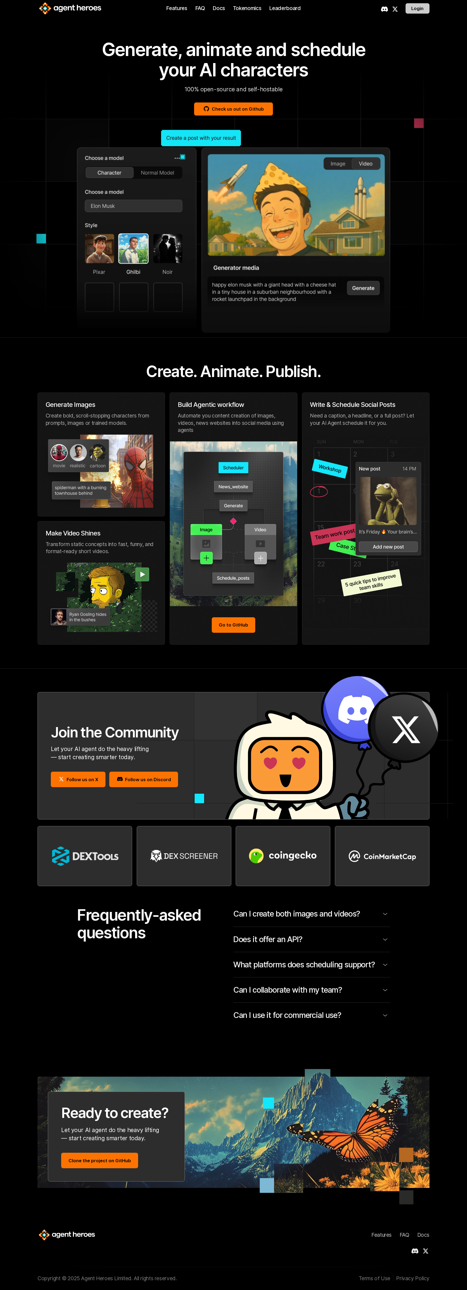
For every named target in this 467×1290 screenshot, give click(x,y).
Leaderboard (285, 8)
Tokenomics (247, 8)
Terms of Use (374, 1278)
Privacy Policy (412, 1278)
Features (176, 8)
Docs (219, 8)
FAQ (200, 8)
